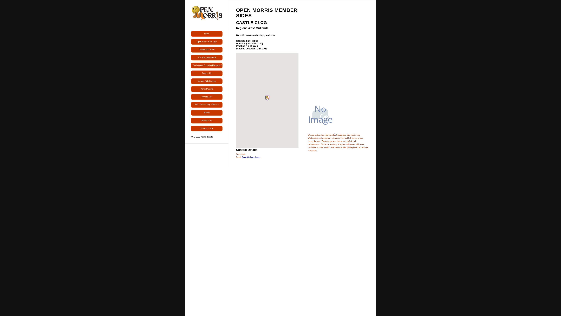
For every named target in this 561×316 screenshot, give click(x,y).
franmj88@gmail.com (251, 157)
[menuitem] (207, 34)
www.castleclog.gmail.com (260, 35)
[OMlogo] (207, 13)
